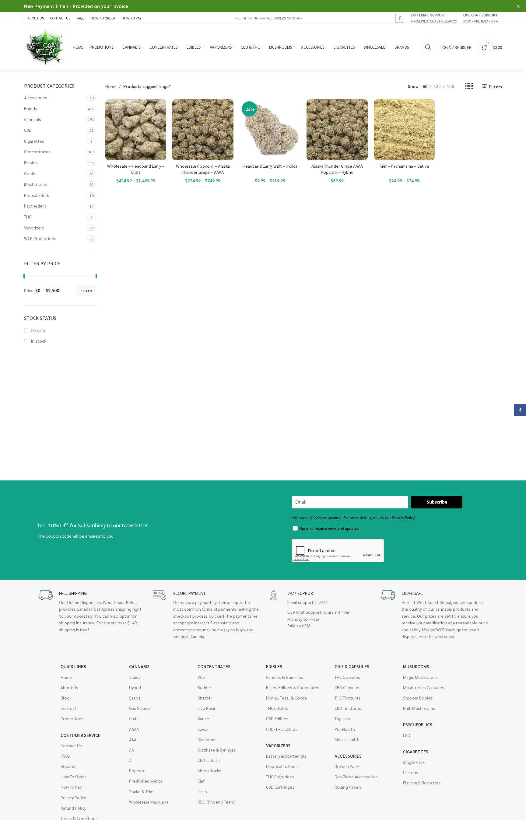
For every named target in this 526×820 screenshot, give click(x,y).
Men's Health (347, 739)
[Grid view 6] (469, 86)
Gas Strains (139, 708)
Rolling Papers (348, 787)
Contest (68, 708)
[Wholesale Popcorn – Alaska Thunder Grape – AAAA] (202, 129)
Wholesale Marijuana (148, 801)
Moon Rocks (209, 770)
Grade (29, 173)
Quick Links (73, 666)
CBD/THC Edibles (281, 729)
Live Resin (207, 708)
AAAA (134, 729)
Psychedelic (35, 205)
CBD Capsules (347, 687)
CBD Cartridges (280, 787)
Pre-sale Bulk (36, 195)
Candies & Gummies (284, 677)
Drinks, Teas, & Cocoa (286, 697)
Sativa (135, 697)
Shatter (205, 697)
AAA (132, 739)
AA (131, 749)
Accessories (35, 97)
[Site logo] (45, 46)
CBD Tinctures (348, 708)
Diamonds (207, 739)
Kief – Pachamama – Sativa (404, 166)
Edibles (31, 162)
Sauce (203, 718)
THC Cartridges (280, 776)
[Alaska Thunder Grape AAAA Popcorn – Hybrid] (337, 129)
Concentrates (37, 151)
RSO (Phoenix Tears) (217, 801)
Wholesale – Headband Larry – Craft (135, 169)
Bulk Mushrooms (419, 708)
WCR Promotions (40, 238)
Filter (86, 290)
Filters (495, 86)
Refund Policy (73, 808)
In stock (38, 341)
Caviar (203, 729)
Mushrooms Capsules (423, 687)
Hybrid (135, 687)
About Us (69, 687)
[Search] (428, 47)
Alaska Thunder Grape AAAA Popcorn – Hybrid (337, 169)
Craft (133, 718)
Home (111, 86)
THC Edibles (277, 708)
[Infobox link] (433, 18)
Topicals (342, 718)
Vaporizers (34, 227)
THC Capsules (347, 677)
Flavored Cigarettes (422, 782)
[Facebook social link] (399, 18)
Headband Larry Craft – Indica (270, 166)
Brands (30, 108)
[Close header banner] (518, 6)
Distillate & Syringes (217, 749)
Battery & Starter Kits (286, 756)
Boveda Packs (348, 766)
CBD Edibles (277, 718)
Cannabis (32, 119)
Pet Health (345, 729)
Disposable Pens (282, 766)
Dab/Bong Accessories (356, 776)
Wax (201, 677)
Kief (201, 780)
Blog (65, 697)
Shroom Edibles (418, 697)
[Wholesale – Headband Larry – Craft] (136, 129)
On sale (38, 330)
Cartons (410, 772)
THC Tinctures (348, 697)
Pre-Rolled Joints (145, 780)
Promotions (72, 718)
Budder (204, 687)
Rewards (68, 766)
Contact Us (71, 745)
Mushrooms (35, 184)
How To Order (73, 776)
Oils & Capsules (352, 666)
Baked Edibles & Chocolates (292, 687)
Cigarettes (34, 141)
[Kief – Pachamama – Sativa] (404, 129)
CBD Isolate (209, 760)
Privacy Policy (73, 797)
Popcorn (137, 770)
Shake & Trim (141, 791)
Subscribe (437, 502)
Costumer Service (80, 735)
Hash (202, 791)
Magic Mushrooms (420, 677)
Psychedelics (417, 724)
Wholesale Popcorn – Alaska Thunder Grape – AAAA (203, 169)
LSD (406, 735)
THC (27, 216)
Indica (134, 677)
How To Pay (71, 787)
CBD (28, 130)
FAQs (65, 756)
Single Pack (414, 762)
